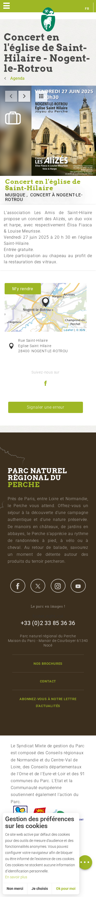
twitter (37, 586)
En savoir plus (16, 877)
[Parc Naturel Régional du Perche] (48, 19)
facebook (17, 586)
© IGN (80, 330)
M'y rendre (22, 288)
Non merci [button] (15, 888)
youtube (78, 586)
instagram (58, 586)
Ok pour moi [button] (66, 888)
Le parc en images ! (48, 606)
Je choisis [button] (39, 888)
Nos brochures (48, 664)
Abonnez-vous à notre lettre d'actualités (48, 702)
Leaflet (68, 330)
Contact (48, 681)
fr (87, 9)
